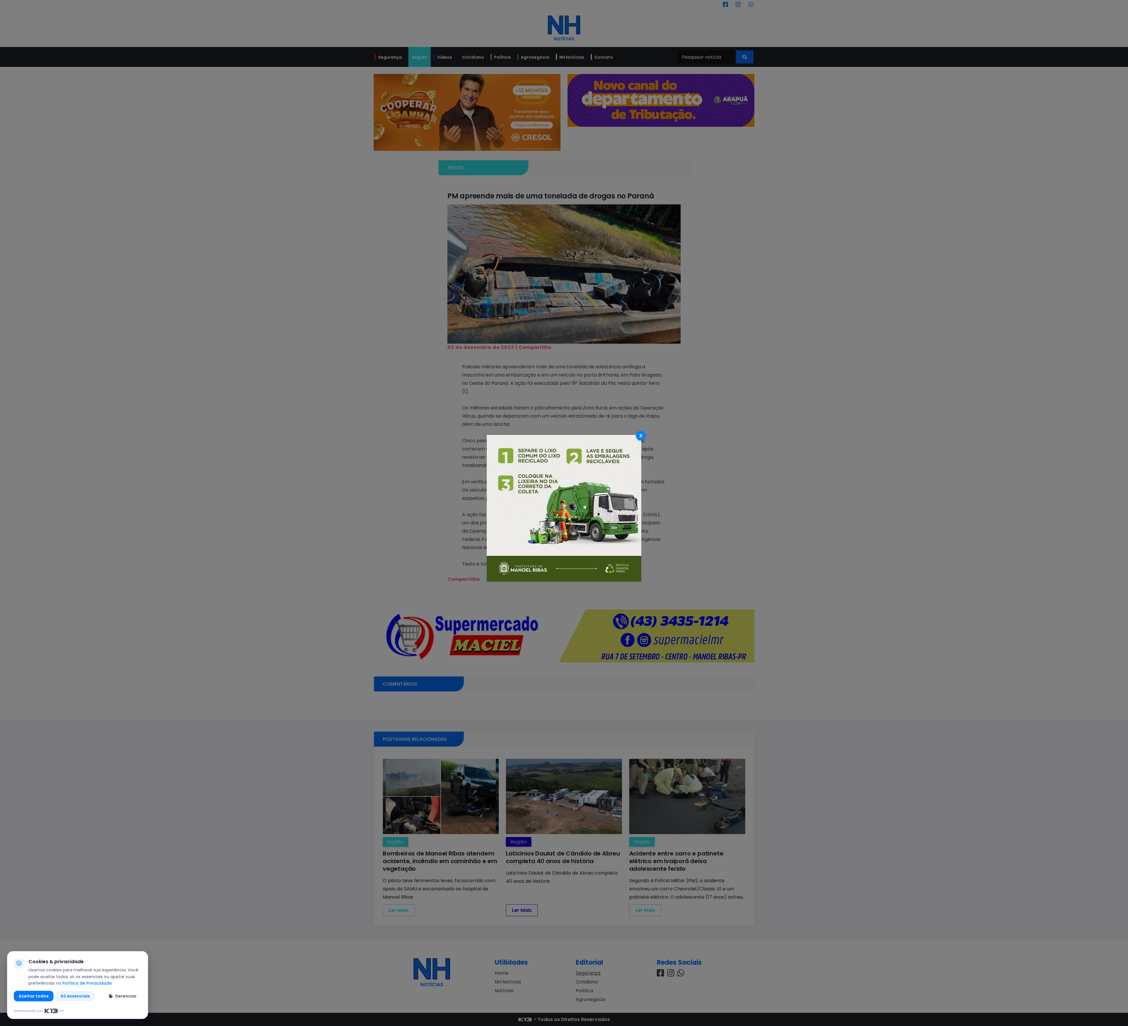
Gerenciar (126, 996)
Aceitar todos (34, 996)
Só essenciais (75, 996)
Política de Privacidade (87, 983)
